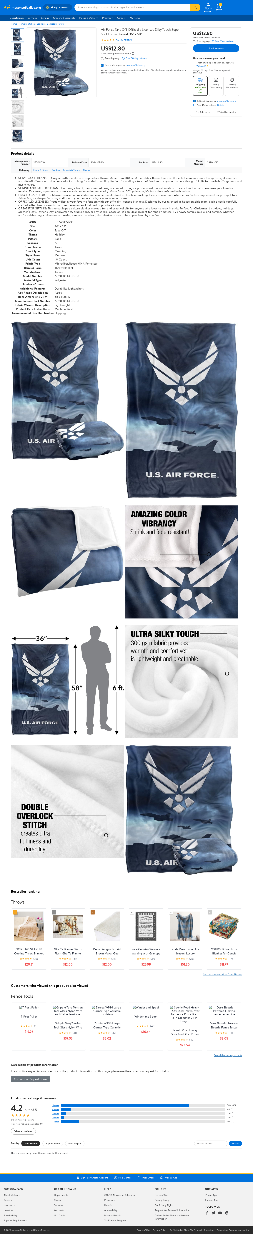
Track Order (148, 1177)
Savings (45, 17)
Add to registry (228, 111)
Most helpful (74, 1143)
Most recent (30, 1143)
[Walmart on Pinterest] (227, 1213)
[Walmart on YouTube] (220, 1213)
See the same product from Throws (222, 974)
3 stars (55, 1113)
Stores (57, 1200)
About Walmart (12, 1195)
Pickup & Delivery (88, 17)
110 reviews (126, 39)
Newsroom (9, 1205)
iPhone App (211, 1195)
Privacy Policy (162, 1200)
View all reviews (23, 1131)
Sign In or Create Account (94, 1177)
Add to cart (216, 48)
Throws (86, 170)
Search (235, 1143)
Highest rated (53, 1143)
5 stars (55, 1105)
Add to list (205, 111)
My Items (135, 17)
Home (14, 23)
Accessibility (110, 1210)
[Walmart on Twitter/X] (214, 1213)
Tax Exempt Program (115, 1220)
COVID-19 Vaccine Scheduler (119, 1195)
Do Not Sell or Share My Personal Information (191, 1230)
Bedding (41, 23)
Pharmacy (107, 17)
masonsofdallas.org (135, 65)
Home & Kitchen (27, 23)
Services (32, 17)
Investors (8, 1210)
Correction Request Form (30, 1079)
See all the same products (228, 1055)
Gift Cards (59, 1215)
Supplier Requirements (15, 1220)
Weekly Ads (171, 1177)
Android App (211, 1200)
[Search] (195, 7)
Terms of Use (161, 1195)
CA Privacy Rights (164, 1205)
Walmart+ (59, 1210)
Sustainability (10, 1215)
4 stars (55, 1109)
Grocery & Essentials (64, 17)
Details (220, 105)
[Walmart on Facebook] (207, 1213)
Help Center (124, 1177)
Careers (121, 17)
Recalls (107, 1205)
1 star (56, 1121)
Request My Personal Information (172, 1210)
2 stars (55, 1117)
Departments (17, 17)
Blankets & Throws (55, 23)
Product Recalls (112, 1215)
